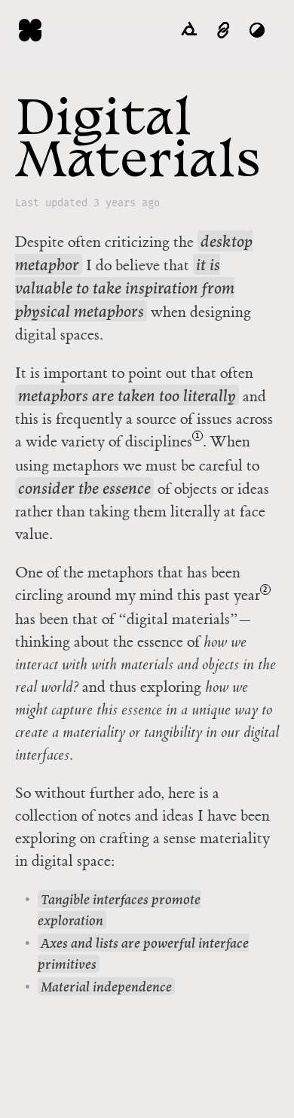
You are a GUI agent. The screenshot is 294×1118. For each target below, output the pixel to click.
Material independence (106, 987)
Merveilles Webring (189, 30)
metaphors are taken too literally (127, 396)
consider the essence (84, 488)
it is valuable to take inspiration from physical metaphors (124, 288)
